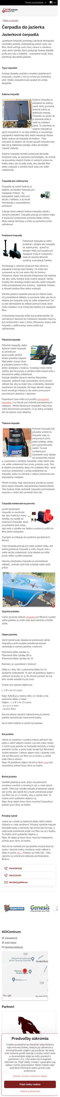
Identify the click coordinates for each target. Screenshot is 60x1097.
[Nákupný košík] (46, 10)
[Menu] (54, 10)
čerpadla (30, 617)
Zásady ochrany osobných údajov (30, 1076)
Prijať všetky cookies (30, 1084)
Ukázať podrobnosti (30, 1091)
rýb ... (19, 853)
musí (46, 762)
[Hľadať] (39, 10)
